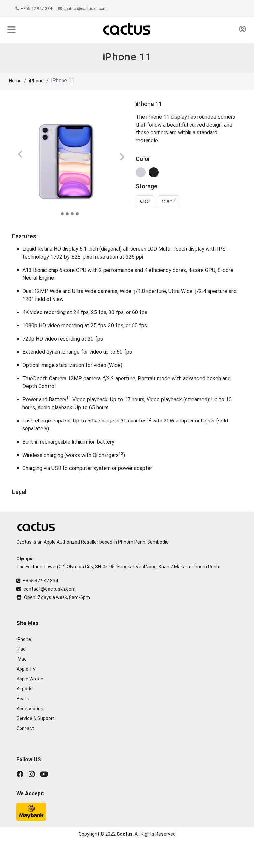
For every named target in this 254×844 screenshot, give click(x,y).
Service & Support (36, 718)
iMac (22, 659)
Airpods (25, 688)
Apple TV (26, 669)
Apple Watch (30, 678)
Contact (25, 728)
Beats (23, 698)
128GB (168, 202)
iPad (21, 649)
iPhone (36, 80)
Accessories (30, 708)
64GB (145, 202)
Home (15, 80)
